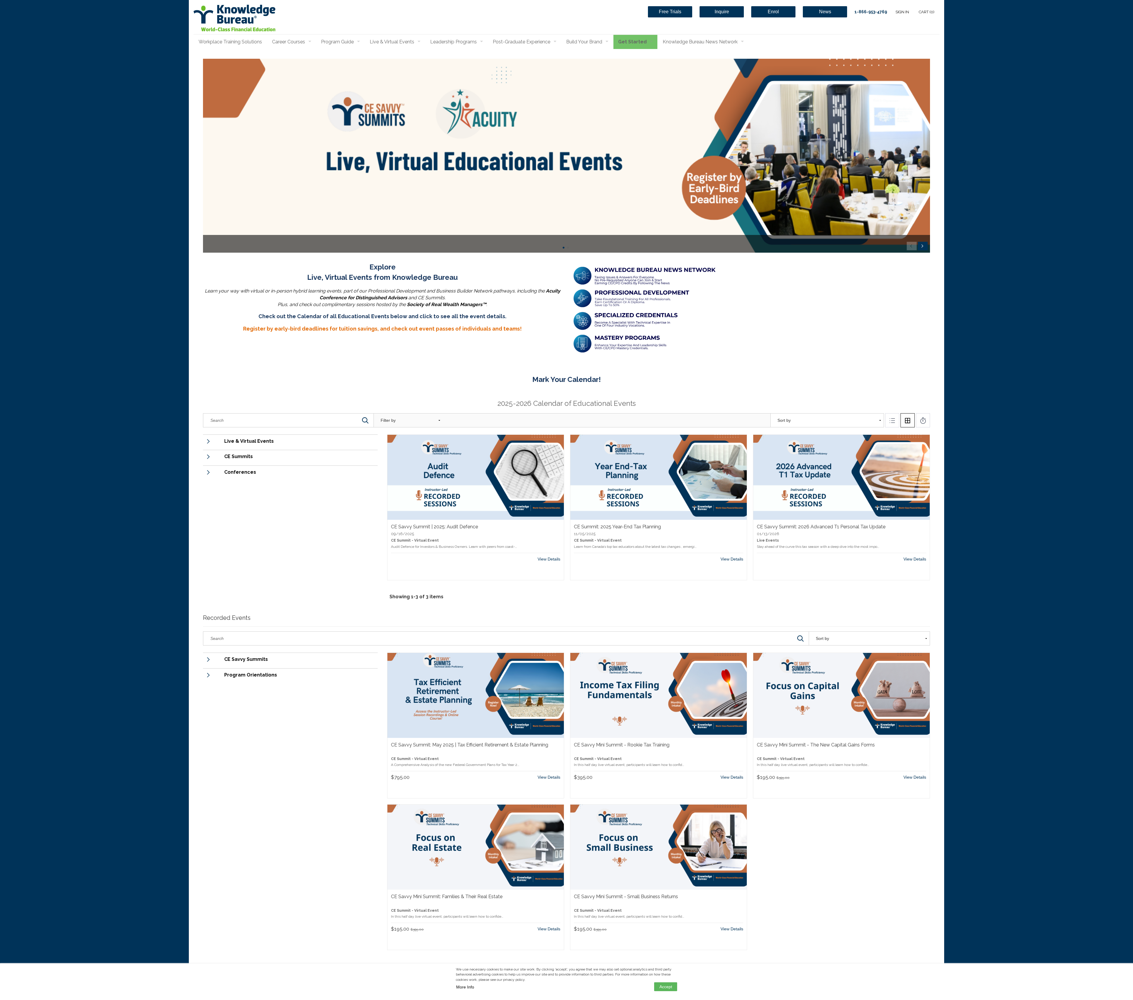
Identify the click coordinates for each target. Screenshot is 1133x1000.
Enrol (773, 11)
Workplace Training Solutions (230, 42)
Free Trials (670, 11)
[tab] (892, 420)
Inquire (722, 11)
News (825, 11)
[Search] (365, 420)
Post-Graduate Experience (521, 42)
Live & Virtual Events (392, 42)
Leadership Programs (453, 42)
